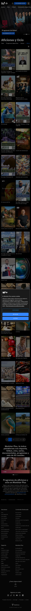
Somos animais (5, 434)
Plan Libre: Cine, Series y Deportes (22, 559)
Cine (8, 7)
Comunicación (18, 574)
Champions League (5, 550)
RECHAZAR (15, 314)
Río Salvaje (4, 124)
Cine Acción (3, 520)
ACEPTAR (15, 318)
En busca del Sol (5, 202)
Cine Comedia (4, 518)
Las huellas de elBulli (21, 71)
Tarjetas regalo (18, 572)
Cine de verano (4, 523)
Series (3, 7)
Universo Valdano (4, 557)
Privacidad (21, 599)
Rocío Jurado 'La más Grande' (21, 529)
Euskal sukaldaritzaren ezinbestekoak (7, 409)
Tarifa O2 (17, 570)
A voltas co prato (5, 358)
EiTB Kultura (19, 280)
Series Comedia (4, 533)
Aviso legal (15, 599)
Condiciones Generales (20, 553)
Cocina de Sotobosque (22, 150)
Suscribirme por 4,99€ (8, 33)
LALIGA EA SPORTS (5, 552)
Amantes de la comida (22, 177)
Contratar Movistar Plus (20, 557)
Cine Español (4, 516)
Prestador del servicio (6, 599)
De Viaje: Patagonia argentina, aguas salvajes (8, 72)
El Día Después (4, 555)
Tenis (2, 561)
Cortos (2, 521)
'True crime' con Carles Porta (21, 531)
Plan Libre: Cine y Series (20, 561)
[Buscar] (12, 3)
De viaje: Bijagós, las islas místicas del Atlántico (8, 151)
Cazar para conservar (7, 228)
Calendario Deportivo (5, 570)
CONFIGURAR (15, 310)
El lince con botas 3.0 (21, 434)
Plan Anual (17, 567)
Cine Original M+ (4, 514)
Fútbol (14, 7)
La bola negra (18, 514)
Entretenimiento (4, 537)
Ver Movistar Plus (18, 548)
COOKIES (27, 599)
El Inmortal (17, 521)
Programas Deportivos (20, 537)
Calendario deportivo (24, 7)
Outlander (17, 518)
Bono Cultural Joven (19, 569)
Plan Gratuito (18, 565)
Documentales (4, 535)
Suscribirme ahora (20, 3)
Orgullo (2, 538)
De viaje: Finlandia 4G (7, 177)
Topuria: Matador (4, 565)
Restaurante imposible (22, 228)
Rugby (2, 563)
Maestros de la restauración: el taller (22, 98)
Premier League (4, 553)
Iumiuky (18, 331)
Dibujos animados (19, 535)
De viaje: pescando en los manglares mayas (8, 254)
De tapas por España (21, 358)
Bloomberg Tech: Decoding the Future (6, 332)
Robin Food (4, 280)
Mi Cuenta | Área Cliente (20, 552)
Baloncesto (3, 559)
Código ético (18, 555)
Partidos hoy (3, 572)
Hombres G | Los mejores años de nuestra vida (22, 526)
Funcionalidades (18, 550)
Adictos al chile (20, 383)
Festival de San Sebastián (20, 533)
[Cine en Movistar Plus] (15, 465)
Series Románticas (5, 531)
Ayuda (15, 586)
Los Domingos (18, 516)
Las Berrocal (18, 523)
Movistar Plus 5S (18, 540)
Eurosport (3, 569)
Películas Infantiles (5, 525)
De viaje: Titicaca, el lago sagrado (22, 125)
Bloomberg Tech (20, 408)
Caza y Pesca (18, 538)
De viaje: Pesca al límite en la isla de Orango (22, 203)
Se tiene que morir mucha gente (22, 520)
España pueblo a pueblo (7, 383)
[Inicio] (4, 3)
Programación (4, 574)
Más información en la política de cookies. (15, 306)
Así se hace (19, 253)
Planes (16, 563)
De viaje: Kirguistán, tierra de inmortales (6, 98)
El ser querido (18, 512)
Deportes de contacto (5, 567)
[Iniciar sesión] (28, 3)
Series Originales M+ (5, 529)
